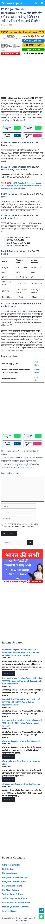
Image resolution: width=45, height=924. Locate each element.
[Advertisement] (22, 77)
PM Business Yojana (12, 885)
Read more (8, 673)
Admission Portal (11, 864)
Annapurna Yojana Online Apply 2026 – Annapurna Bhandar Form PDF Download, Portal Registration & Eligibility (21, 652)
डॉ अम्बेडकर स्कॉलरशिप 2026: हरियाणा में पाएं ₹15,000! (21, 784)
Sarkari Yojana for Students (16, 902)
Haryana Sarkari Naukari (14, 451)
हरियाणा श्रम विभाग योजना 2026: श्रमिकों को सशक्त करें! (21, 741)
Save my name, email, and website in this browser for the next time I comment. (20, 525)
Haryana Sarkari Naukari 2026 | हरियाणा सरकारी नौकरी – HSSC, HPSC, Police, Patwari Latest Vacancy (22, 723)
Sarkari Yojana (12, 3)
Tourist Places (9, 910)
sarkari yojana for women (15, 906)
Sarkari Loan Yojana (12, 894)
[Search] (30, 542)
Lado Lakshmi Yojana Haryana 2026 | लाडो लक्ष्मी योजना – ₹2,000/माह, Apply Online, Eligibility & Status (21, 702)
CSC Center (7, 869)
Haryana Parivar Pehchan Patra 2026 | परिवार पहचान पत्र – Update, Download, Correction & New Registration (22, 681)
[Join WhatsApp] (41, 916)
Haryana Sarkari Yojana (14, 881)
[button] (36, 3)
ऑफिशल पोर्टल (26, 314)
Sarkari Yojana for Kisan (14, 898)
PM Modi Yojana (10, 889)
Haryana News (9, 873)
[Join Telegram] (41, 910)
